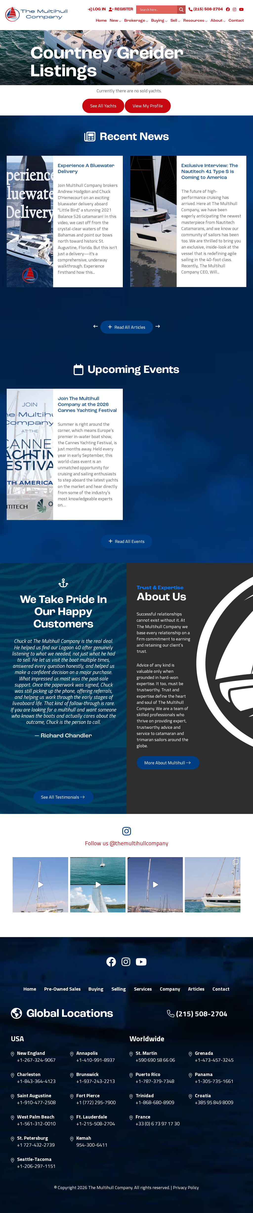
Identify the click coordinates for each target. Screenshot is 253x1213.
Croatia (203, 1095)
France (143, 1116)
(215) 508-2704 (207, 9)
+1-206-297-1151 (36, 1166)
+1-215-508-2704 (95, 1123)
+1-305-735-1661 (214, 1081)
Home (101, 21)
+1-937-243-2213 (95, 1081)
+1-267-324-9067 (36, 1060)
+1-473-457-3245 (214, 1060)
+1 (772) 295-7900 (96, 1102)
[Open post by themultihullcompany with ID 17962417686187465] (155, 884)
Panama (204, 1074)
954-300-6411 (91, 1144)
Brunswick (87, 1074)
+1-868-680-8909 (155, 1102)
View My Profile (148, 105)
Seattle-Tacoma (34, 1159)
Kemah (83, 1138)
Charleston (29, 1074)
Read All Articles (129, 327)
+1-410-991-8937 (95, 1060)
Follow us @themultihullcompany (126, 843)
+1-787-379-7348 (155, 1081)
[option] (64, 222)
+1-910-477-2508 (36, 1102)
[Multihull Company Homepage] (37, 14)
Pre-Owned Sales (62, 988)
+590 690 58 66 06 (155, 1060)
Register (123, 9)
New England (31, 1053)
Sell (174, 21)
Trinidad (145, 1095)
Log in (99, 9)
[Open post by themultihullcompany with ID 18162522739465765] (212, 884)
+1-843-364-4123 (36, 1081)
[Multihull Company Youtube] (241, 9)
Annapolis (87, 1053)
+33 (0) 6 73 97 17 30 (158, 1123)
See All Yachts (103, 105)
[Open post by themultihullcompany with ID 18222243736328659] (40, 884)
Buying (158, 21)
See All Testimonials (60, 797)
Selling (118, 988)
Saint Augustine (34, 1095)
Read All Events (129, 541)
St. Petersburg (32, 1138)
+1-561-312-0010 (36, 1123)
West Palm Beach (35, 1116)
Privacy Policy (186, 1187)
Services (143, 988)
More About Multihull (165, 762)
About (217, 21)
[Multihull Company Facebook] (228, 9)
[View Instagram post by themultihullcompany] (64, 907)
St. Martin (146, 1053)
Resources (194, 21)
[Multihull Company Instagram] (234, 9)
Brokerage (135, 21)
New (114, 21)
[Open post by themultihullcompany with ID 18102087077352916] (98, 884)
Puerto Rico (148, 1074)
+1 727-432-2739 (36, 1144)
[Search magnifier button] (181, 9)
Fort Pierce (88, 1095)
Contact (236, 21)
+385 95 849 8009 (214, 1102)
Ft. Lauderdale (91, 1116)
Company (170, 988)
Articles (196, 988)
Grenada (204, 1053)
